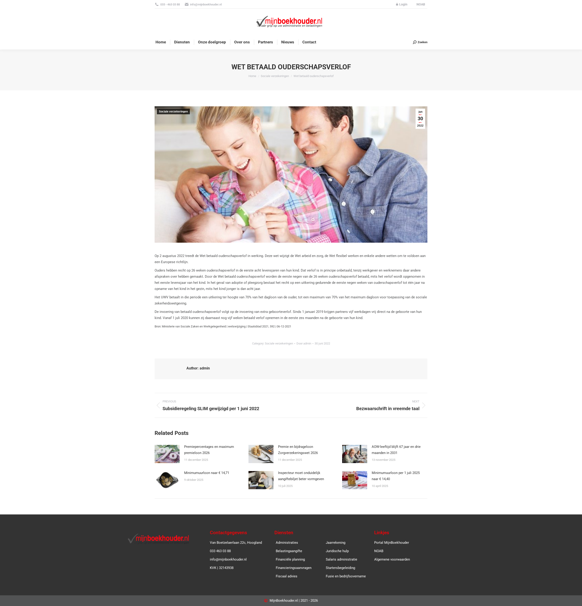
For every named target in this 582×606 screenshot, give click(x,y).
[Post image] (167, 454)
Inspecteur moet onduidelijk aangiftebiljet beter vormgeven (301, 476)
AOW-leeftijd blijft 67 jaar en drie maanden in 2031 (396, 450)
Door (303, 343)
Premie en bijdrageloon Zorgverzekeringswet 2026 (298, 450)
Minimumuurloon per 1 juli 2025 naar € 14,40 (396, 476)
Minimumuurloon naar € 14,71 (206, 473)
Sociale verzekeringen (173, 111)
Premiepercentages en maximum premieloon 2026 (209, 450)
